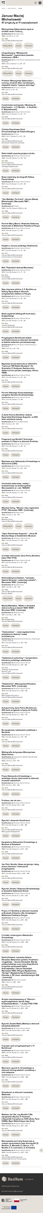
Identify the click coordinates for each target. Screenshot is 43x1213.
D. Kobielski (6, 277)
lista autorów (12, 8)
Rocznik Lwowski (20, 87)
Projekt (16, 206)
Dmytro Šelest (7, 593)
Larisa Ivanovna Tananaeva (12, 257)
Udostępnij (28, 46)
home (3, 8)
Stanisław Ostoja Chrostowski (13, 143)
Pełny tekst (7, 46)
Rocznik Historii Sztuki (22, 783)
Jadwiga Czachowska (10, 669)
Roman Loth (6, 671)
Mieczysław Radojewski (11, 832)
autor (20, 8)
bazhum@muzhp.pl (15, 1191)
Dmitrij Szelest (7, 989)
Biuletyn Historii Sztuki (22, 112)
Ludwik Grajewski (8, 325)
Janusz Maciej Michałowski (12, 41)
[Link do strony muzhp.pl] (3, 2)
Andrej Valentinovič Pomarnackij (14, 1159)
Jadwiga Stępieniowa (10, 166)
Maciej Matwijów (8, 619)
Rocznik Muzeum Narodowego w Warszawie (19, 345)
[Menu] (35, 3)
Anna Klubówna (8, 163)
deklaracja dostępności (11, 1186)
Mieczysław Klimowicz (10, 695)
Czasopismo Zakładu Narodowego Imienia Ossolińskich (19, 757)
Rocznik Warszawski (21, 422)
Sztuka (16, 134)
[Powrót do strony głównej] (12, 1179)
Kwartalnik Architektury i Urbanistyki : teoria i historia (21, 639)
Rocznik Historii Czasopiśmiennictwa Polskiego (21, 60)
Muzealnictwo (19, 34)
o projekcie (29, 1179)
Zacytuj (18, 46)
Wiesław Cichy (7, 519)
